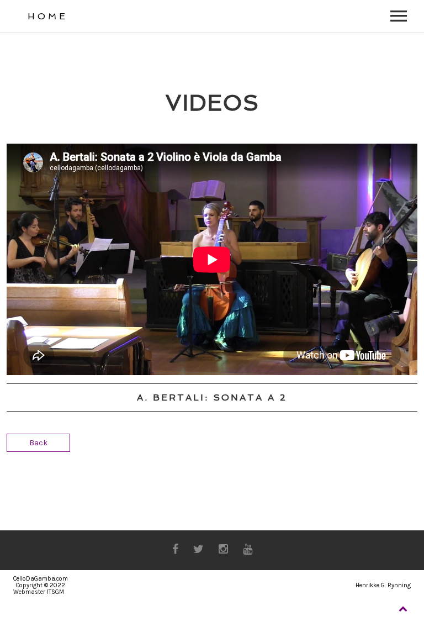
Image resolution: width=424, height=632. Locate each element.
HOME (48, 16)
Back (38, 442)
